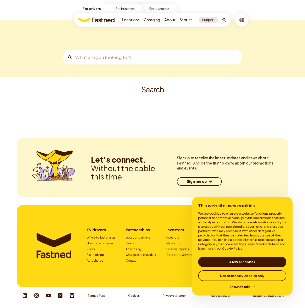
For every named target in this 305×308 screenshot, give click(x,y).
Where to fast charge (101, 237)
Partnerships (138, 229)
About (170, 19)
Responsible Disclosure (268, 295)
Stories (186, 19)
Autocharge (95, 260)
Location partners (138, 237)
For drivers (92, 8)
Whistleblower (220, 295)
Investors (175, 229)
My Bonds (173, 243)
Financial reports (177, 249)
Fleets (130, 243)
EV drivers (96, 229)
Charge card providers (141, 254)
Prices (91, 249)
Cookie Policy (232, 248)
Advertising (133, 249)
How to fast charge (100, 243)
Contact (132, 260)
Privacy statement (175, 295)
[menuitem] (131, 20)
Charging (152, 19)
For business (125, 8)
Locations (131, 19)
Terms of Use (96, 295)
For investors (159, 8)
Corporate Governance (182, 254)
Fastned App (95, 254)
